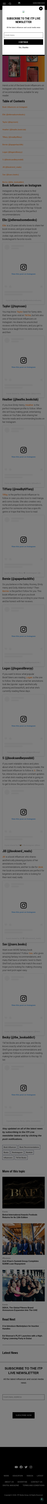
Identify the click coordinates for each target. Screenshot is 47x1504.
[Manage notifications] (42, 1499)
